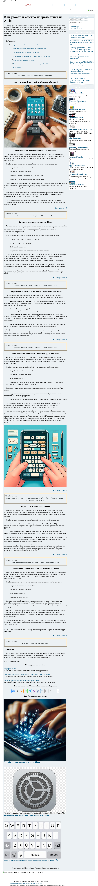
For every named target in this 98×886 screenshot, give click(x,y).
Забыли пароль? (76, 29)
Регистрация (74, 27)
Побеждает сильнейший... (78, 147)
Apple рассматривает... (77, 166)
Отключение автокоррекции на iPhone (26, 52)
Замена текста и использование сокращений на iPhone (32, 64)
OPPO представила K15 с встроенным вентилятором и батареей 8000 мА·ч (80, 80)
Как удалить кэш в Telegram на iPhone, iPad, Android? (22, 680)
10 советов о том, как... (77, 109)
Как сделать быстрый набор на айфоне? (24, 45)
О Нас (37, 883)
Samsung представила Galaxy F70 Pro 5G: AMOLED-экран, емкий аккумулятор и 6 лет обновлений (82, 49)
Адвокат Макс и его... (77, 184)
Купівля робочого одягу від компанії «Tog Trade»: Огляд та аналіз (27, 674)
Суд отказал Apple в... (77, 117)
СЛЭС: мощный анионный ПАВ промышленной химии (81, 36)
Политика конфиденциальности (17, 883)
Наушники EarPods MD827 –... (80, 129)
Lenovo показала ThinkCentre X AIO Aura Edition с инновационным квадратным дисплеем (81, 72)
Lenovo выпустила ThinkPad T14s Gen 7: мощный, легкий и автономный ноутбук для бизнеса (82, 64)
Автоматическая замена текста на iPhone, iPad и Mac (27, 815)
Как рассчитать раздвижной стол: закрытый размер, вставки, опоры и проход (82, 42)
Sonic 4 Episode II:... (76, 93)
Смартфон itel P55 (10, 669)
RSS (41, 883)
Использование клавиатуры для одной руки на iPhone (31, 56)
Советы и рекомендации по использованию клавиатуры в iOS (31, 860)
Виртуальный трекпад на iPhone (24, 60)
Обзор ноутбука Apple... (77, 101)
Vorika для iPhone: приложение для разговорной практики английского (81, 57)
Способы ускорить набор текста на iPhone (22, 762)
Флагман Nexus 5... (76, 157)
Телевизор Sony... (75, 139)
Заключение (17, 68)
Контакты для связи (30, 883)
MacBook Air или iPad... (78, 174)
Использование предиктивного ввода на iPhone (29, 49)
